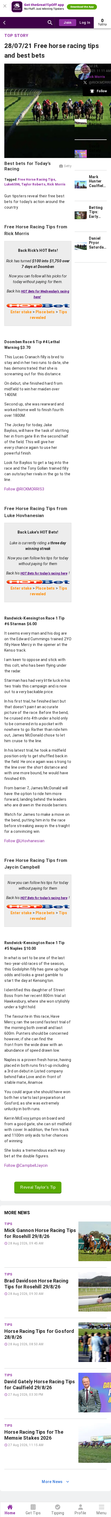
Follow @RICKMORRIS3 (24, 489)
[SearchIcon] (50, 22)
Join (68, 22)
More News (52, 1482)
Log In (84, 22)
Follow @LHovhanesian (24, 841)
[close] (5, 4)
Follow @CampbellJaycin (26, 1165)
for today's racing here (43, 573)
